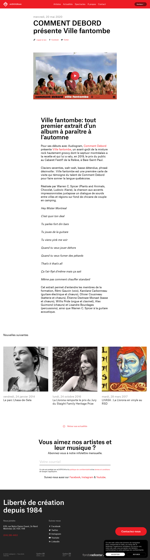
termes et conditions (102, 469)
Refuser (136, 554)
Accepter (115, 554)
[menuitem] (12, 4)
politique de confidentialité (80, 469)
